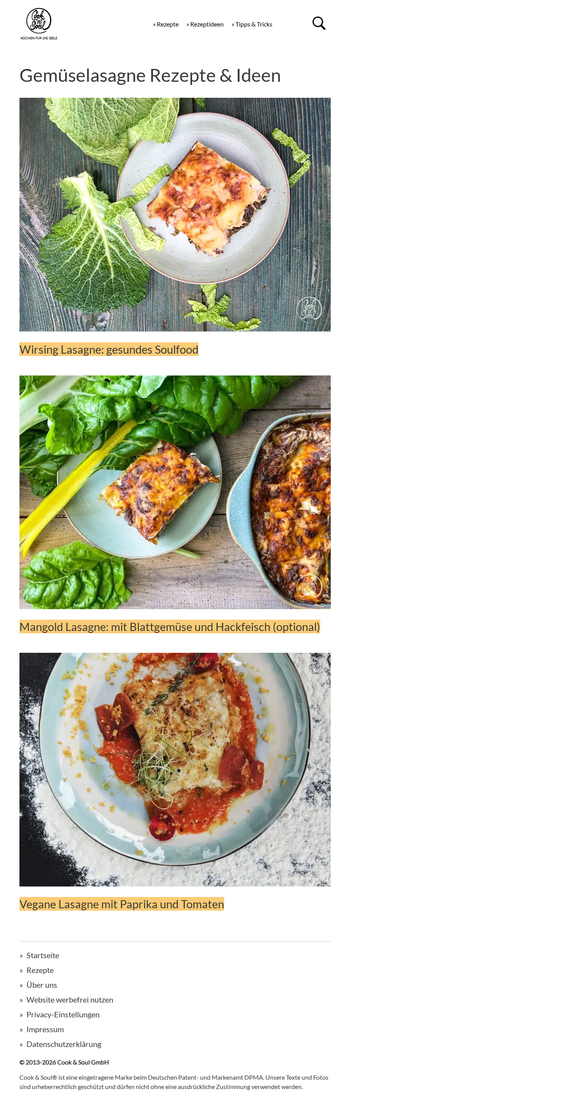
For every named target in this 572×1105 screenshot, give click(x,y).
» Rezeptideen (205, 24)
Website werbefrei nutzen (69, 999)
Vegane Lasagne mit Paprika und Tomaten (121, 904)
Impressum (45, 1029)
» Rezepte (166, 24)
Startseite (42, 955)
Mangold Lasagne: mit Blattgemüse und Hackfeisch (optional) (169, 626)
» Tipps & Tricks (252, 24)
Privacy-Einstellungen (63, 1014)
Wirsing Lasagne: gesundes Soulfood (108, 349)
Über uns (41, 984)
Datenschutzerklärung (63, 1044)
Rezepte (40, 970)
